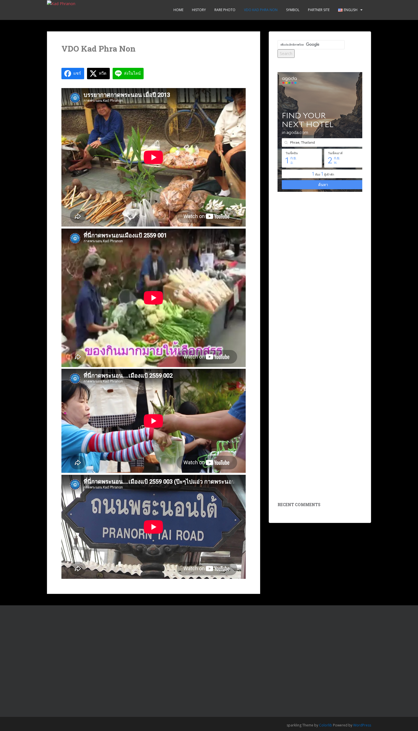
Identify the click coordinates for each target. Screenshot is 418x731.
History (199, 9)
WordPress (362, 725)
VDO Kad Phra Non (261, 9)
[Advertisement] (320, 265)
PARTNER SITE (319, 9)
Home (178, 9)
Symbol (292, 9)
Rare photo (224, 9)
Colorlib (325, 725)
